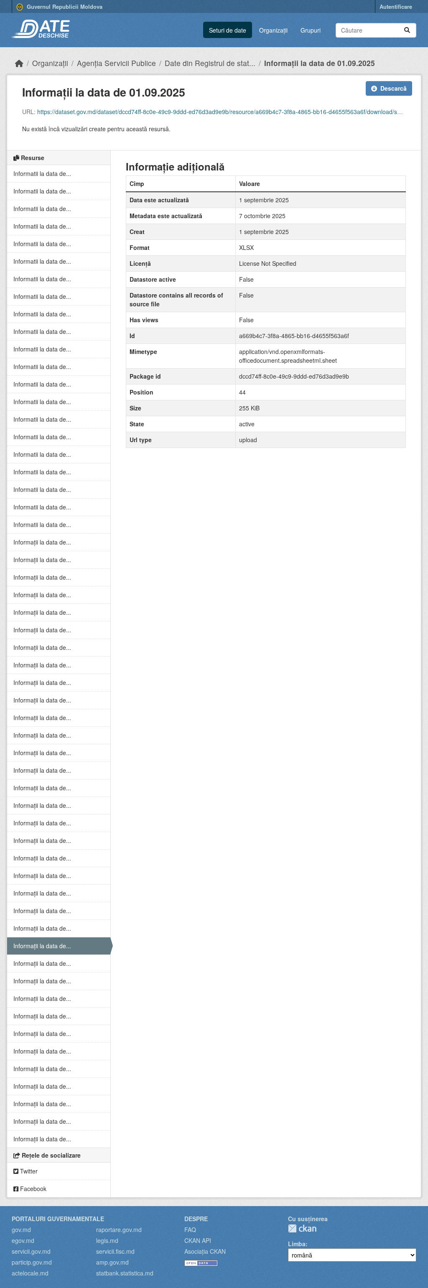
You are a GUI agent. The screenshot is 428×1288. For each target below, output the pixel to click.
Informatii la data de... (42, 173)
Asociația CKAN (205, 1251)
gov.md (21, 1229)
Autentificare (396, 6)
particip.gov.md (32, 1262)
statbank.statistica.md (124, 1273)
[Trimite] (407, 30)
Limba (297, 1244)
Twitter (28, 1171)
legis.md (107, 1240)
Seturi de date (227, 30)
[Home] (19, 63)
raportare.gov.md (119, 1229)
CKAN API (197, 1240)
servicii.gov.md (31, 1251)
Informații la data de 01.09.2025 (319, 63)
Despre (196, 1218)
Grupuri (311, 30)
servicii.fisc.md (115, 1251)
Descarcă (393, 88)
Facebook (32, 1188)
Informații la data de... (42, 542)
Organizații (273, 30)
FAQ (190, 1229)
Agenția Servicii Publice (116, 63)
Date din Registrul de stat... (210, 63)
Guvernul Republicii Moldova (63, 6)
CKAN (302, 1228)
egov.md (23, 1240)
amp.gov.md (112, 1262)
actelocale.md (30, 1273)
